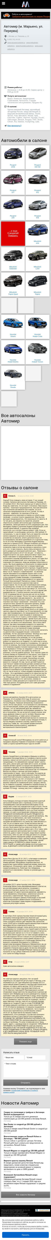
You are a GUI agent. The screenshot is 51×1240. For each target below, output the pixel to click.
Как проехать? (14, 126)
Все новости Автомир (25, 1195)
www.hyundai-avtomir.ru (25, 46)
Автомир (7, 1121)
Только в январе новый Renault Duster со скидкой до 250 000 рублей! (25, 1127)
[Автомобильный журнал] (25, 4)
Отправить (25, 1083)
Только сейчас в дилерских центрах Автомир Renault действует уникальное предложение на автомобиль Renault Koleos (23, 1140)
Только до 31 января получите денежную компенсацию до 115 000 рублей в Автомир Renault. (25, 1115)
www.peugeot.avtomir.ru (16, 43)
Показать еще (25, 1041)
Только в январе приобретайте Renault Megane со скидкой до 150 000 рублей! (24, 1153)
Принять (25, 1235)
